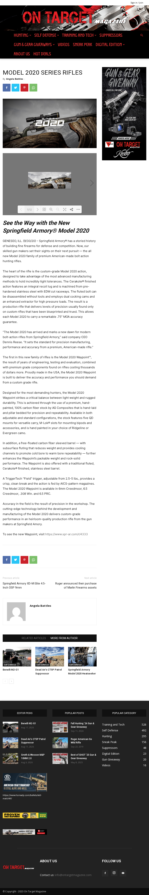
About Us (22, 53)
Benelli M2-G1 (11, 669)
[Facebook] (6, 87)
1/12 (29, 209)
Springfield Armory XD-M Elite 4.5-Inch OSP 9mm (24, 585)
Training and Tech (78, 35)
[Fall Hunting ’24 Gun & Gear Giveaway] (60, 727)
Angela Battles (14, 78)
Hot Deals (42, 53)
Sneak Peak (82, 44)
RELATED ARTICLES (34, 638)
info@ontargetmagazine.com (73, 875)
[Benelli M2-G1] (17, 656)
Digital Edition (109, 44)
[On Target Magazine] (74, 18)
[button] (141, 35)
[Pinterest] (24, 87)
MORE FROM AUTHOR (64, 638)
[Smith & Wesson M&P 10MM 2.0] (10, 758)
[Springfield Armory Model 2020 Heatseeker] (82, 656)
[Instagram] (114, 873)
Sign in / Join (137, 2)
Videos (63, 44)
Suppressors (111, 35)
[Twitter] (15, 87)
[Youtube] (123, 873)
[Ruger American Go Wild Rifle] (60, 742)
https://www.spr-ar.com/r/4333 (66, 534)
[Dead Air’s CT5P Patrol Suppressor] (49, 656)
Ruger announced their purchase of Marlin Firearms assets (76, 585)
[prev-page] (5, 681)
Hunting (21, 35)
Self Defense (45, 35)
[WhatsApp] (33, 87)
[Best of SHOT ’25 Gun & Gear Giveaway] (60, 758)
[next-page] (11, 681)
